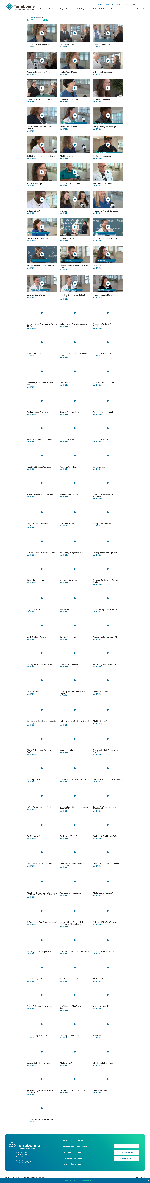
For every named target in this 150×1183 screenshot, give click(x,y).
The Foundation (126, 9)
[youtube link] (26, 1161)
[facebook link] (17, 1161)
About (113, 9)
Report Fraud (33, 1177)
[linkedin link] (23, 1161)
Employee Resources (126, 1146)
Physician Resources (126, 1152)
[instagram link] (29, 1161)
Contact (80, 1158)
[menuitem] (41, 10)
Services (52, 9)
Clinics (41, 9)
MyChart (100, 5)
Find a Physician (82, 9)
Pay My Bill (109, 5)
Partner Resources (126, 1159)
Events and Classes (69, 1164)
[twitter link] (20, 1161)
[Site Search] (144, 4)
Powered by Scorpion (139, 1177)
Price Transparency (69, 1158)
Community (141, 9)
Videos (31, 17)
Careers (118, 5)
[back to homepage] (27, 17)
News (79, 1164)
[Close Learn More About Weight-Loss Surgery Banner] (148, 1181)
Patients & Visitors (99, 9)
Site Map (26, 1177)
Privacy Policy (19, 1177)
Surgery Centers (65, 9)
